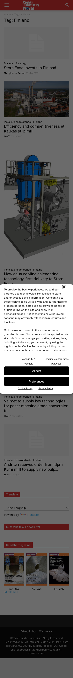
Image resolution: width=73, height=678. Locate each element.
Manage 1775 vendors (28, 361)
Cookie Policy (25, 388)
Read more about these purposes (56, 361)
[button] (64, 287)
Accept (36, 370)
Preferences (36, 381)
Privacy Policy (46, 388)
